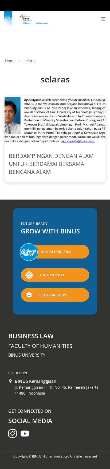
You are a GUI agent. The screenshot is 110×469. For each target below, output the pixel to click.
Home (10, 60)
